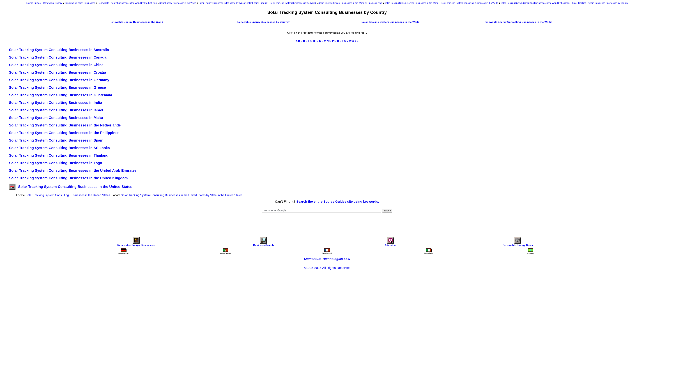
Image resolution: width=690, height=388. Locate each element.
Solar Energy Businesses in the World (177, 3)
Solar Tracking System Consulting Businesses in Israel (56, 110)
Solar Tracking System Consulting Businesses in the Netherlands (65, 125)
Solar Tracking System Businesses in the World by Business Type (350, 3)
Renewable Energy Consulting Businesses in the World (518, 21)
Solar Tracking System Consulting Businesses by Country (600, 3)
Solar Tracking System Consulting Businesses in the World (469, 3)
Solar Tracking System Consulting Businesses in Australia (59, 50)
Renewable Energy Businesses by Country (263, 21)
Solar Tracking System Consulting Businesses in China (56, 65)
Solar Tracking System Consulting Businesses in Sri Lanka (59, 148)
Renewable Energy (52, 3)
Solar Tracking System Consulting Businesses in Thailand (58, 155)
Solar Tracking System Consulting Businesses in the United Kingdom (68, 178)
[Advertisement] (327, 222)
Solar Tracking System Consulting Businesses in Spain (56, 140)
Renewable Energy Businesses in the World (136, 21)
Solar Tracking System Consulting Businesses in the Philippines (64, 133)
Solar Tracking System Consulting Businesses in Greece (57, 87)
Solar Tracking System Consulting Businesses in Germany (59, 80)
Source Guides (33, 3)
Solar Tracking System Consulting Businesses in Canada (57, 57)
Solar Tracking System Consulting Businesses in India (55, 103)
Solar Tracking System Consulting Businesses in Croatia (57, 72)
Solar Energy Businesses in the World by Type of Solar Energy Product (233, 3)
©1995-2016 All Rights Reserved (327, 268)
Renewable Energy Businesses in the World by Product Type (127, 3)
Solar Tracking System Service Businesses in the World (411, 3)
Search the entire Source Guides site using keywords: (337, 201)
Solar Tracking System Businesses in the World (293, 3)
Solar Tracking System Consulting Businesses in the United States (75, 187)
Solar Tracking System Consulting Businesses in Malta (56, 118)
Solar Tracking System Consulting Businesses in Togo (55, 163)
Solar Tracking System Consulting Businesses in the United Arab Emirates (73, 170)
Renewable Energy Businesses (80, 3)
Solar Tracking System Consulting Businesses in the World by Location (535, 3)
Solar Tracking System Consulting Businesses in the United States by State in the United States (181, 195)
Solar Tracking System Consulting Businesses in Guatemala (60, 95)
